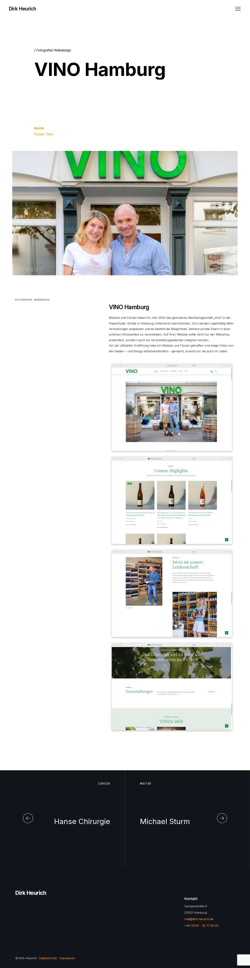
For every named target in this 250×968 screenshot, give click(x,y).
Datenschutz (48, 958)
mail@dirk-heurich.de (198, 919)
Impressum (67, 958)
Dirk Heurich (30, 893)
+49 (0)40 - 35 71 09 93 (201, 925)
